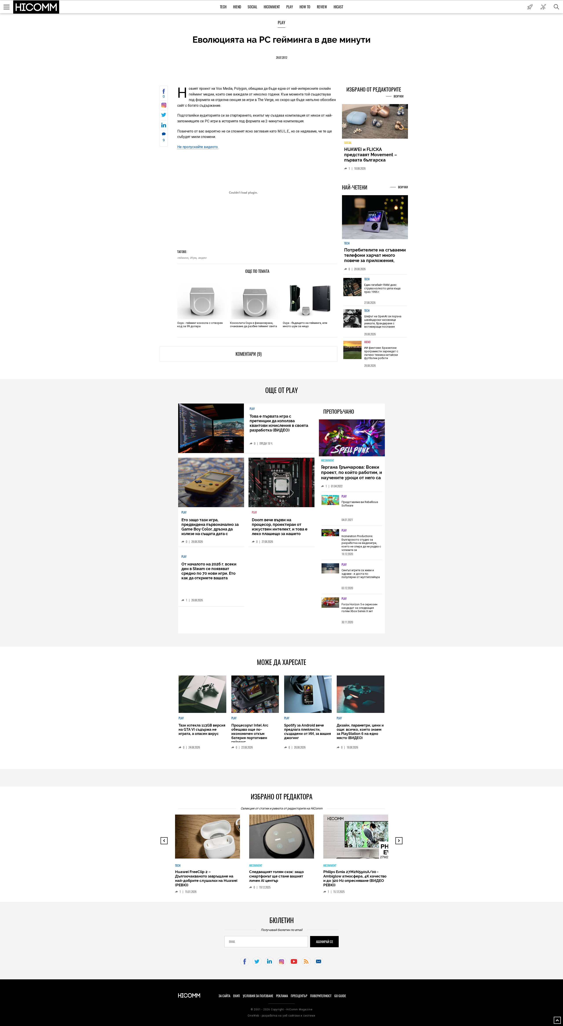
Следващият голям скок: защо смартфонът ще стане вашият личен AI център (276, 876)
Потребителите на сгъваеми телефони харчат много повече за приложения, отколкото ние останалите (375, 257)
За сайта (224, 996)
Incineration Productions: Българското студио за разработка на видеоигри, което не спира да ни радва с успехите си (361, 542)
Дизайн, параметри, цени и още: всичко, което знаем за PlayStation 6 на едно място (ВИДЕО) (360, 731)
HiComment (272, 7)
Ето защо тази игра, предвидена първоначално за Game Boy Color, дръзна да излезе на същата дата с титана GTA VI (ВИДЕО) (210, 529)
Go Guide (340, 996)
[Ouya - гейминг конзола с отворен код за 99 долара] (202, 299)
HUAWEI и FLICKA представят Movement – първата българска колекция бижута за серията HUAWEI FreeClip (371, 160)
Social (252, 7)
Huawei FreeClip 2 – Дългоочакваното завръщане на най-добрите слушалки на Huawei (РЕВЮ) (206, 878)
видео (202, 257)
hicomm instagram (281, 961)
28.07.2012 (281, 57)
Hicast (338, 7)
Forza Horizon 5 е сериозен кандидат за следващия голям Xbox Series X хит (359, 608)
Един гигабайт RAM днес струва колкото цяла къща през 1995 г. (382, 288)
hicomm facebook (244, 961)
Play (289, 7)
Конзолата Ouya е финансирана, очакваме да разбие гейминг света (253, 324)
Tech (223, 7)
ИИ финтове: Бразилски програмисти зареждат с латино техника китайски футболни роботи (381, 353)
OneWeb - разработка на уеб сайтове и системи (281, 1015)
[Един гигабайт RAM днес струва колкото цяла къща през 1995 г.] (352, 287)
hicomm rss (306, 961)
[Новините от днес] (529, 6)
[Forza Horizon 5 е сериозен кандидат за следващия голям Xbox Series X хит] (330, 602)
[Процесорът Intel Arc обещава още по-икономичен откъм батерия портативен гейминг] (255, 694)
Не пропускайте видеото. (197, 147)
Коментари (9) (248, 354)
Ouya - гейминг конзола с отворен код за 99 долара (200, 324)
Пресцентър (299, 996)
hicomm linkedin (269, 961)
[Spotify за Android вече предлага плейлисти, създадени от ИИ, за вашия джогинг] (308, 694)
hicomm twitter (257, 961)
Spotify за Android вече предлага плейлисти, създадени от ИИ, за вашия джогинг (307, 731)
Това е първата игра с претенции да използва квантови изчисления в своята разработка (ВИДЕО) (279, 423)
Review (322, 7)
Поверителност (320, 996)
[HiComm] (36, 7)
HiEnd (237, 7)
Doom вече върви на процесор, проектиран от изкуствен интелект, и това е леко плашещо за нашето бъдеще (279, 529)
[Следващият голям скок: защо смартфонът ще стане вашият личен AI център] (285, 839)
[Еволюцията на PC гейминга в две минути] (163, 106)
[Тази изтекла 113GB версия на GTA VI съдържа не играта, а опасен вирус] (202, 694)
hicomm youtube (294, 961)
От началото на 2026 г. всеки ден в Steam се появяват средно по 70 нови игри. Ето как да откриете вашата (208, 571)
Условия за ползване (258, 996)
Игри (193, 257)
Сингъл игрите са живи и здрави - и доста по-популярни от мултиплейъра (361, 574)
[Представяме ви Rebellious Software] (330, 500)
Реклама (282, 996)
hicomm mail (318, 961)
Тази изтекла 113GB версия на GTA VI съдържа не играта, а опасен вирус (202, 729)
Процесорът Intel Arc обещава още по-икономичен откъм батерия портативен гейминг (249, 733)
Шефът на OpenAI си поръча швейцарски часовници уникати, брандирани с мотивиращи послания (382, 321)
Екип (236, 996)
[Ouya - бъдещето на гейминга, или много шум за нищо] (308, 299)
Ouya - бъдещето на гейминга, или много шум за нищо (305, 324)
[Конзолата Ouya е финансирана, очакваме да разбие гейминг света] (255, 299)
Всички (399, 96)
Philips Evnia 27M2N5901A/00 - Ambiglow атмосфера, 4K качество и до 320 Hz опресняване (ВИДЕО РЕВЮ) (354, 878)
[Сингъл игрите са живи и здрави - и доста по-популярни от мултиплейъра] (330, 568)
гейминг (182, 257)
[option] (375, 290)
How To (305, 7)
